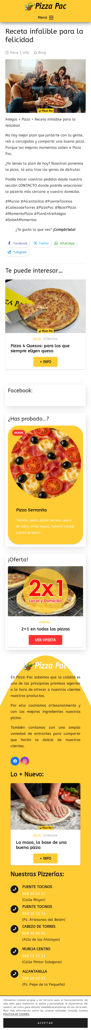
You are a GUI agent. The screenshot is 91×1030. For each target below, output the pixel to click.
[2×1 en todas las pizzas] (45, 569)
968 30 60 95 (34, 933)
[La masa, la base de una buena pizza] (45, 786)
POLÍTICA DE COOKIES (16, 1014)
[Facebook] (15, 761)
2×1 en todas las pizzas (45, 628)
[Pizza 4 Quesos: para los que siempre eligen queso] (45, 282)
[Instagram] (24, 761)
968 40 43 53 (34, 978)
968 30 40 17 (34, 894)
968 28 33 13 (34, 956)
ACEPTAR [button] (45, 1022)
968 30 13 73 (34, 913)
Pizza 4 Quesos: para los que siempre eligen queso (40, 348)
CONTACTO (28, 185)
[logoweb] (45, 6)
